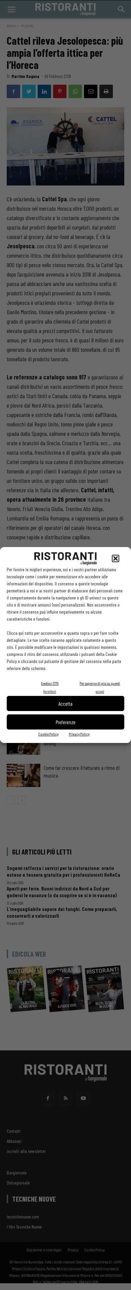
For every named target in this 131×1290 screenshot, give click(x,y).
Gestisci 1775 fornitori (49, 687)
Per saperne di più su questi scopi (100, 687)
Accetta (65, 704)
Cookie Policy (48, 734)
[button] (115, 558)
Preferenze (66, 722)
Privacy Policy (79, 734)
